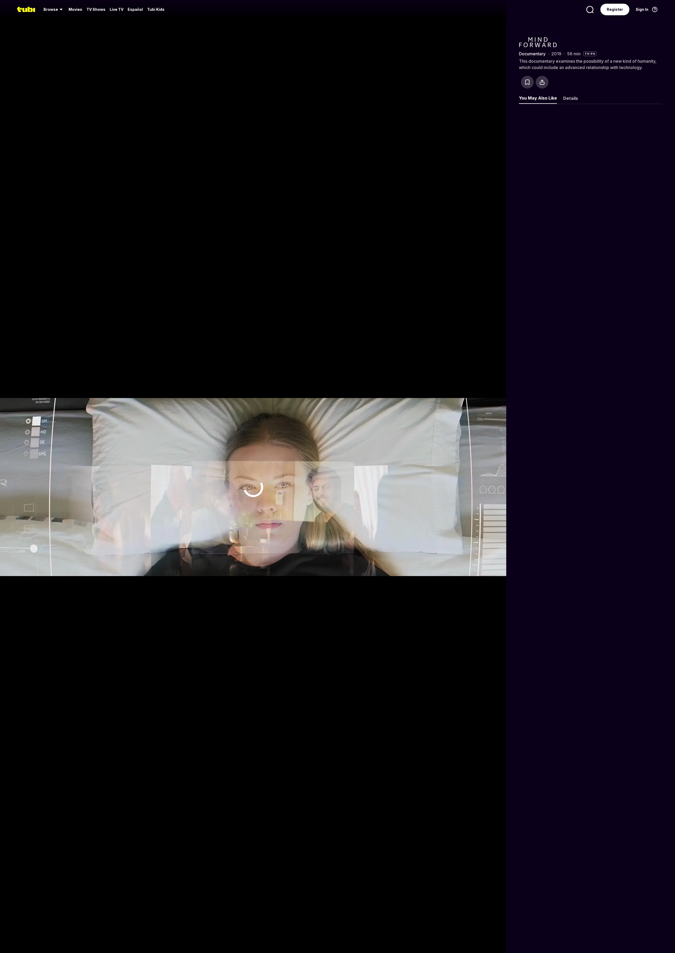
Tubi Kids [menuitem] (156, 9)
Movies (75, 9)
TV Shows (95, 9)
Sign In (642, 9)
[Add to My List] (527, 82)
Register (615, 9)
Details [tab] (570, 98)
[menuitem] (54, 9)
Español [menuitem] (135, 9)
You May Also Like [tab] (538, 98)
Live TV (116, 9)
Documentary (532, 53)
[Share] (542, 82)
